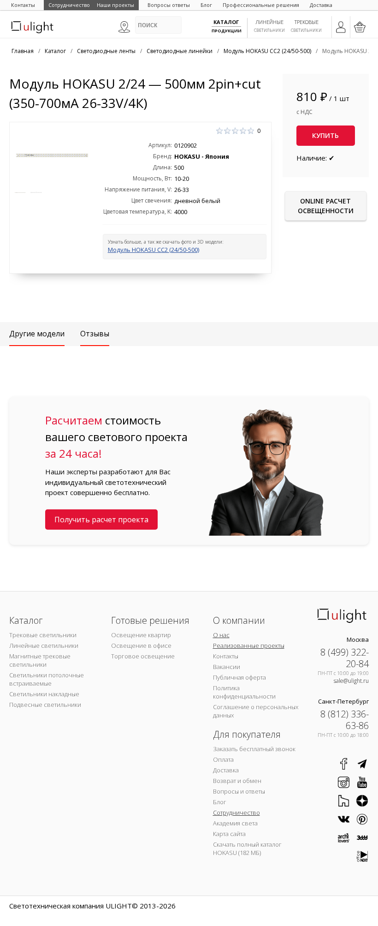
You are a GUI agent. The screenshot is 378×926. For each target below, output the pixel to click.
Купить (325, 135)
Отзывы (94, 334)
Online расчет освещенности (326, 206)
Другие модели (37, 334)
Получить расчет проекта (101, 519)
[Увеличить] (52, 155)
